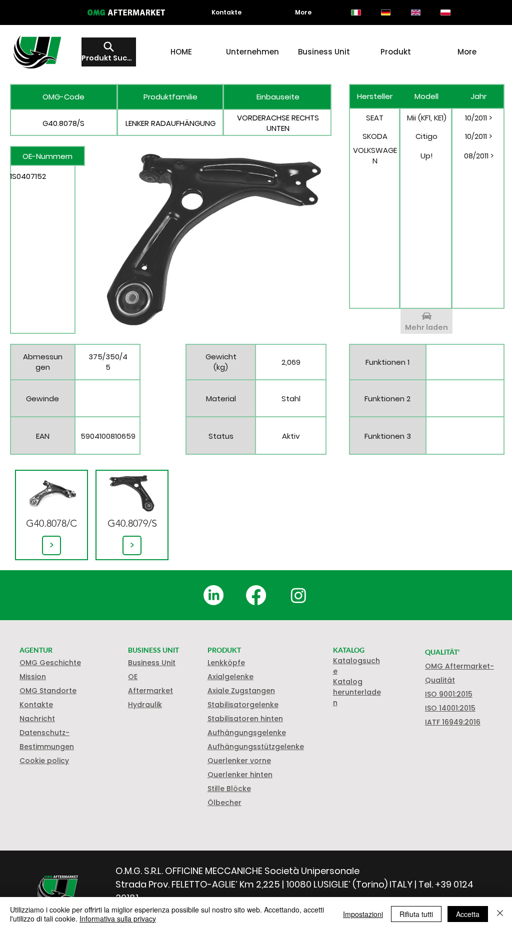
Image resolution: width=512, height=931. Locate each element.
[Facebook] (256, 595)
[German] (385, 12)
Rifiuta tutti (416, 914)
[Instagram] (298, 595)
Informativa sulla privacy (118, 919)
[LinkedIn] (214, 595)
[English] (415, 12)
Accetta (468, 914)
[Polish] (445, 12)
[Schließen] (500, 914)
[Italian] (356, 12)
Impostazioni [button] (363, 914)
